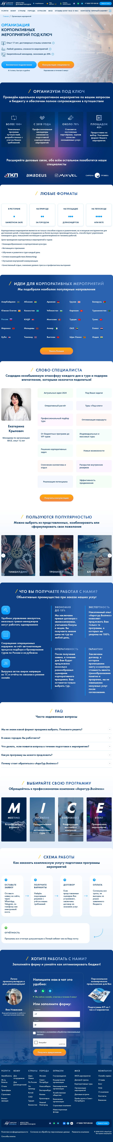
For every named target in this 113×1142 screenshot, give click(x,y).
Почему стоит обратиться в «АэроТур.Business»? (29, 763)
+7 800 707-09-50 (91, 3)
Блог (65, 11)
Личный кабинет (99, 11)
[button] (5, 11)
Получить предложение (49, 1052)
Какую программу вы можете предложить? (26, 755)
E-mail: (37, 1020)
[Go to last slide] (3, 556)
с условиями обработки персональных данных (58, 1033)
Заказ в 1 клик (105, 3)
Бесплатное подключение (19, 64)
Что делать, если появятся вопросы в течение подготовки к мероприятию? (45, 746)
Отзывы (58, 11)
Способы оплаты (8, 1136)
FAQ (70, 11)
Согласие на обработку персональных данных (50, 1132)
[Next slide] (110, 556)
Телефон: (37, 1010)
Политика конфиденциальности (14, 1132)
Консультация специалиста (56, 64)
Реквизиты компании (80, 1132)
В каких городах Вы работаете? (20, 738)
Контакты (85, 11)
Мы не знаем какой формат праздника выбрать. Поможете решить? (41, 729)
